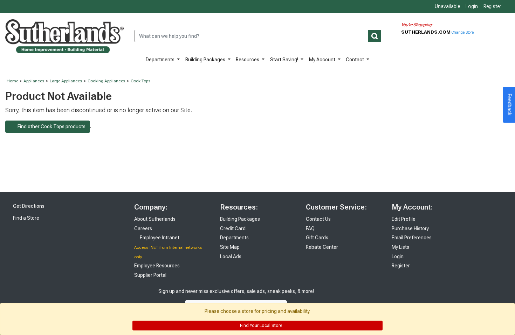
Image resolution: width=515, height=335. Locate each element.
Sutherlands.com (426, 32)
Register (492, 6)
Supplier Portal (150, 275)
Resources (248, 59)
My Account (322, 59)
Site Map (230, 247)
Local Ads (230, 256)
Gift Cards (317, 237)
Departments (161, 59)
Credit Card (233, 228)
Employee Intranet (159, 237)
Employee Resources (157, 265)
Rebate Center (322, 247)
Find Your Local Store (260, 325)
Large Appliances (66, 80)
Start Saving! (284, 59)
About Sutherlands (155, 219)
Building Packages (205, 59)
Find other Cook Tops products (49, 126)
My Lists (400, 247)
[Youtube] (354, 298)
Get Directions (28, 206)
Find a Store (25, 218)
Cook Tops (141, 80)
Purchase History (410, 228)
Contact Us (318, 219)
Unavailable (447, 6)
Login (472, 6)
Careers (143, 228)
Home (12, 80)
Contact (355, 59)
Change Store (463, 32)
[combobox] (257, 36)
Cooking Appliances (106, 80)
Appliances (33, 80)
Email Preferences (412, 237)
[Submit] (374, 36)
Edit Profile (404, 219)
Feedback (510, 105)
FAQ (310, 228)
